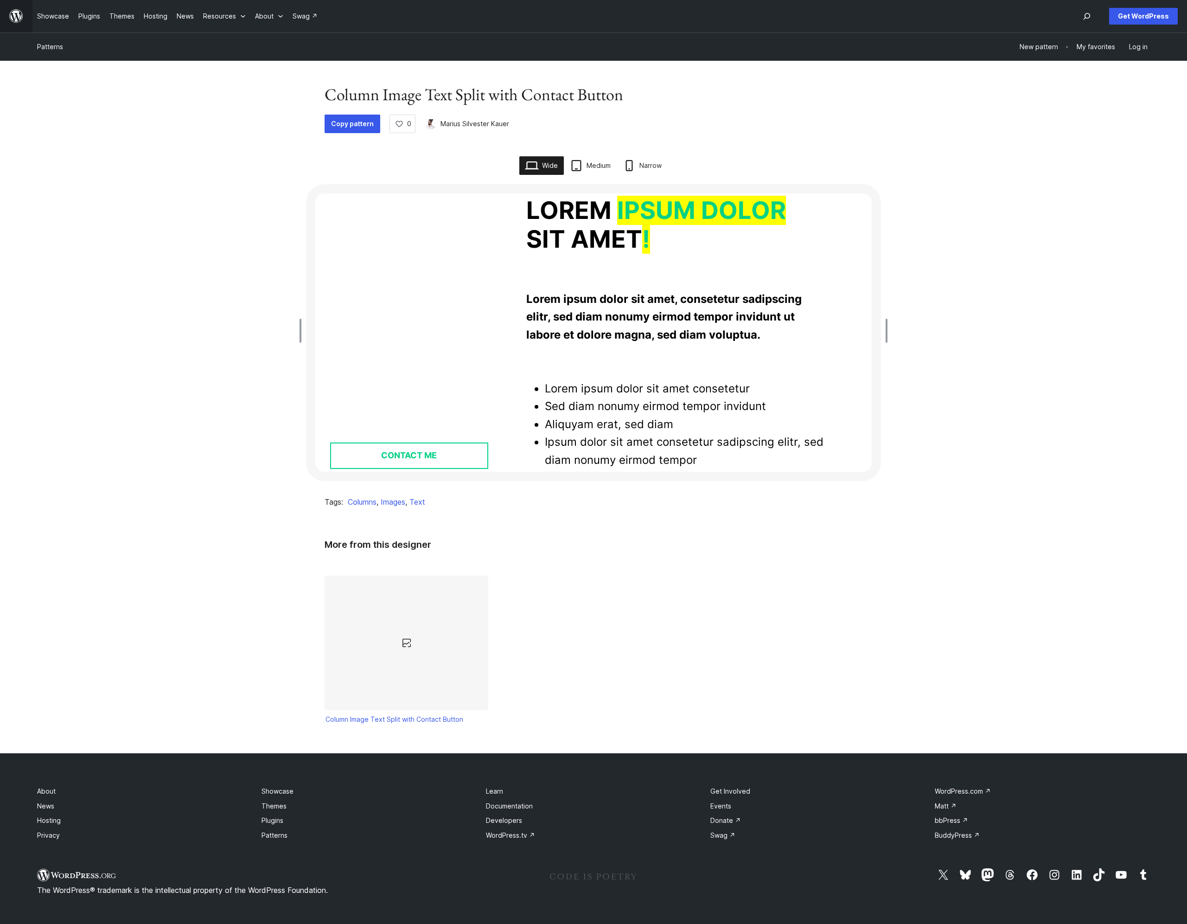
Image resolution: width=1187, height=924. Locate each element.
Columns (362, 502)
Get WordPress (1143, 16)
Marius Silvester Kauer (474, 124)
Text (417, 502)
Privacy (48, 835)
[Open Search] (1087, 16)
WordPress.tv (510, 835)
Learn (494, 791)
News (45, 806)
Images (393, 502)
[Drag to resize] (303, 331)
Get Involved (730, 791)
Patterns (50, 47)
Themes (274, 806)
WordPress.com (963, 791)
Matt (946, 806)
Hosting (49, 820)
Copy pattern (352, 124)
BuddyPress (957, 835)
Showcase (278, 791)
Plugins (272, 820)
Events (720, 806)
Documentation (509, 806)
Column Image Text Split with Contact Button (394, 719)
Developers (504, 820)
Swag (722, 835)
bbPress (951, 820)
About (46, 791)
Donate (725, 820)
